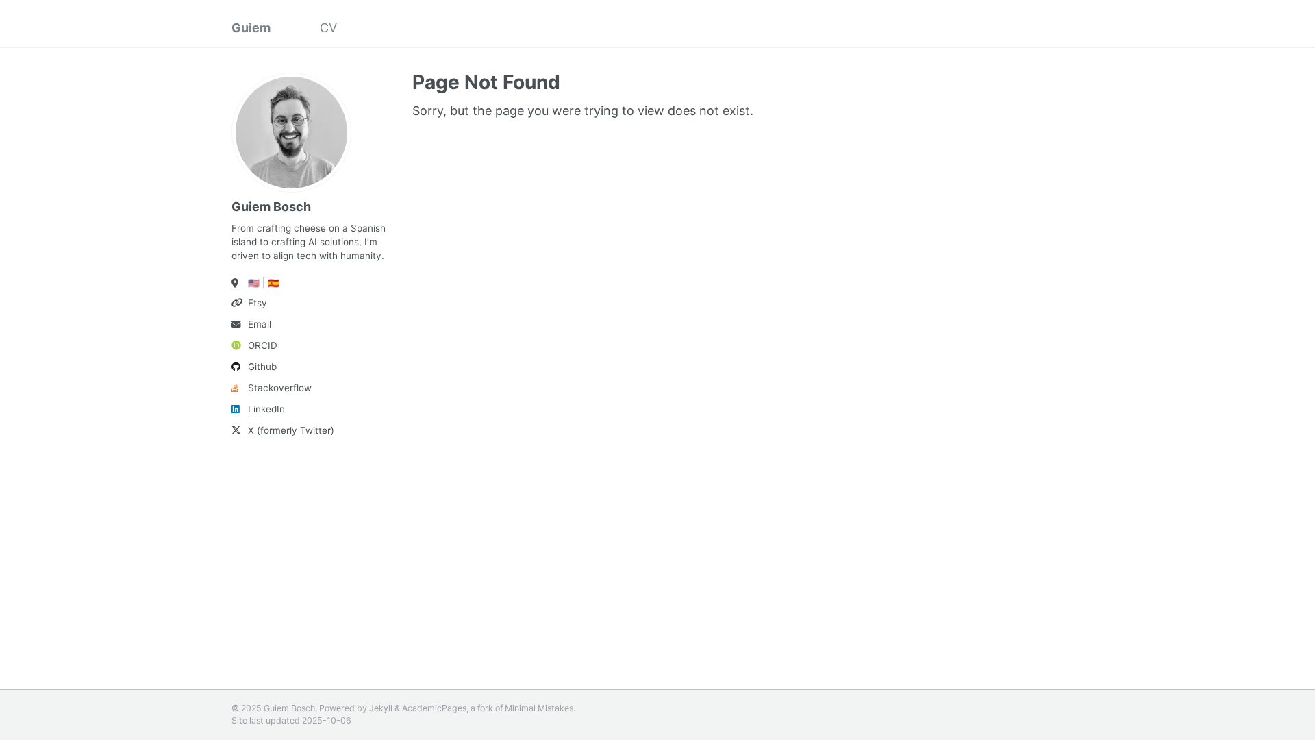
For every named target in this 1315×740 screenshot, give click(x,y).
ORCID (262, 345)
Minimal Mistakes (539, 708)
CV (328, 28)
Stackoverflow (280, 387)
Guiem (251, 28)
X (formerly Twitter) (291, 430)
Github (262, 366)
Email (259, 324)
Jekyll (380, 708)
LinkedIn (266, 409)
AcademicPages (434, 708)
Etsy (257, 302)
